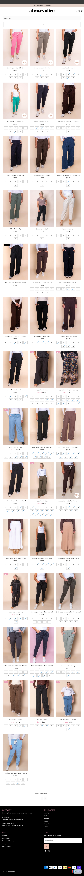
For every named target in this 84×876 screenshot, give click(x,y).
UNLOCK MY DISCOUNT (57, 458)
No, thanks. (57, 465)
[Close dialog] (68, 418)
